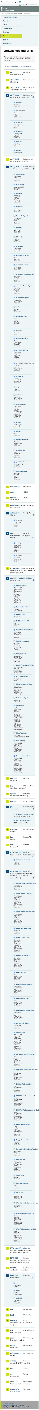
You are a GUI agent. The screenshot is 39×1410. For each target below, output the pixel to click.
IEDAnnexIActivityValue (19, 684)
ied (11, 845)
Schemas (6, 32)
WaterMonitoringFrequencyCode (19, 1203)
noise (12, 1345)
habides (13, 829)
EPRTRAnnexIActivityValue (19, 665)
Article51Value (19, 585)
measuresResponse (19, 297)
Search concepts (27, 66)
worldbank (14, 1389)
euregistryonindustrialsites (16, 578)
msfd (12, 1338)
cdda (12, 492)
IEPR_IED (14, 1258)
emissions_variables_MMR (19, 814)
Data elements (7, 28)
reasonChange (19, 404)
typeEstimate (19, 450)
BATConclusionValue (19, 621)
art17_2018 (14, 167)
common (14, 498)
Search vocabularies (12, 66)
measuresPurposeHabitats (19, 274)
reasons (19, 141)
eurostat (13, 778)
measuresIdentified (19, 255)
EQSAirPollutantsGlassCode (19, 1054)
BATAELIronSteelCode (19, 955)
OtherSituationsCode (19, 1124)
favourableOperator (19, 216)
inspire (13, 1268)
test (11, 1368)
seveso (13, 1361)
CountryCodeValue (19, 641)
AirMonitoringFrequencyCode (19, 883)
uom (12, 1374)
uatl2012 (19, 1298)
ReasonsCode (19, 1159)
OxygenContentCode (19, 1140)
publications (15, 1353)
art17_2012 (14, 159)
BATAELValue (19, 614)
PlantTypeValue (19, 733)
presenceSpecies (19, 350)
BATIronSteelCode (19, 998)
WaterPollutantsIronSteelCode (19, 1229)
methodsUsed (19, 307)
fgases (13, 793)
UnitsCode (19, 1192)
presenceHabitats (19, 338)
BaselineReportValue (19, 607)
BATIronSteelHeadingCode (19, 1010)
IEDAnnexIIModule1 (16, 852)
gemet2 (13, 801)
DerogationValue (19, 654)
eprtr (12, 533)
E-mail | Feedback (8, 1403)
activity (18, 543)
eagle (18, 1290)
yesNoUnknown (19, 471)
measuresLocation (19, 265)
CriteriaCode (19, 1032)
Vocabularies (7, 36)
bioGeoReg (19, 184)
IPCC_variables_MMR (19, 820)
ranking (18, 395)
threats (18, 422)
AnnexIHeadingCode (19, 860)
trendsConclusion (19, 439)
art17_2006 (14, 95)
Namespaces (7, 43)
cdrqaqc (19, 193)
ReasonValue (19, 741)
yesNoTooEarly (19, 462)
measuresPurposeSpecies (19, 286)
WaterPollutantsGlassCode (19, 1213)
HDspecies (19, 237)
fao (11, 786)
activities (19, 102)
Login (22, 4)
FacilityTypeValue (19, 676)
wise (12, 1382)
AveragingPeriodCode (19, 928)
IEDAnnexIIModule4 (16, 1248)
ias (11, 837)
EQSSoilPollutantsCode (19, 1084)
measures (19, 246)
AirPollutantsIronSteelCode (19, 911)
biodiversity (15, 487)
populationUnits (19, 316)
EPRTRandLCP (16, 568)
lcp (11, 1330)
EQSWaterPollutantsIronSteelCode (19, 1110)
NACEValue (19, 705)
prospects (19, 376)
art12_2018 (14, 87)
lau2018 (13, 1320)
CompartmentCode (19, 1023)
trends (18, 150)
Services (5, 39)
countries (19, 122)
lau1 (12, 1309)
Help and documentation (10, 17)
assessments (19, 174)
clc (17, 1283)
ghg (12, 807)
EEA (11, 2)
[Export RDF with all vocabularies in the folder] (33, 97)
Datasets (5, 21)
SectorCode (19, 1175)
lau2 (12, 1315)
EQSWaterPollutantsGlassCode (19, 1096)
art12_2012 (14, 80)
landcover (14, 1275)
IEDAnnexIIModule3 (16, 871)
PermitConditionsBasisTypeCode (19, 1149)
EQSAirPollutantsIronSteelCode (19, 1070)
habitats (19, 227)
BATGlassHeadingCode (19, 984)
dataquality (14, 513)
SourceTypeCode (19, 1183)
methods (19, 131)
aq (11, 72)
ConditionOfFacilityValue (19, 630)
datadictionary (16, 505)
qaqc (18, 387)
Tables (5, 25)
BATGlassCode (19, 972)
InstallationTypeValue (19, 698)
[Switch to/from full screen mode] (26, 5)
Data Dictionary (18, 13)
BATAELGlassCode (19, 938)
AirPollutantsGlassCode (19, 893)
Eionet (11, 13)
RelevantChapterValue (19, 756)
